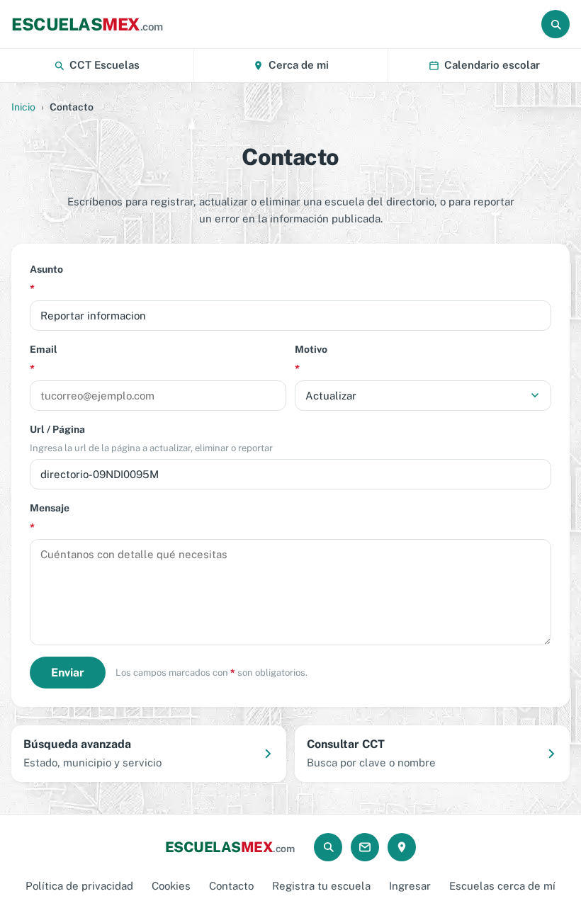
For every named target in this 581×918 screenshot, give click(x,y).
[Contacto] (365, 847)
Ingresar (410, 886)
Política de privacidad (79, 886)
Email (43, 359)
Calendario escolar (492, 65)
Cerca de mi (299, 65)
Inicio (23, 107)
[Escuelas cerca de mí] (402, 847)
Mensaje (49, 517)
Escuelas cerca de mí (502, 886)
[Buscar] (555, 24)
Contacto (231, 886)
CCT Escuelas (104, 65)
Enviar (67, 672)
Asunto (46, 279)
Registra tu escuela (321, 886)
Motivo (311, 359)
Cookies (171, 886)
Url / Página (151, 438)
